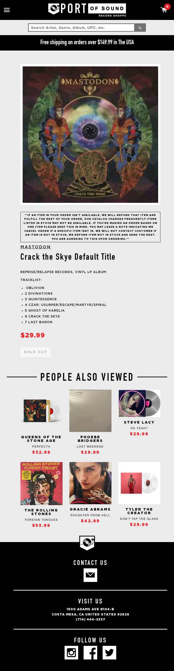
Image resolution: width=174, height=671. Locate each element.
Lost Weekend (90, 446)
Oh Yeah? (139, 428)
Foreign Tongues (41, 519)
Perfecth (41, 446)
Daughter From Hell (90, 515)
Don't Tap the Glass (139, 519)
